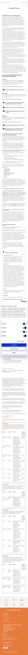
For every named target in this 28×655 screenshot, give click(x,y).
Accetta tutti (14, 345)
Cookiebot (4, 420)
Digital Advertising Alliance (14, 194)
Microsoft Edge (7, 174)
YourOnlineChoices (6, 192)
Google (9, 437)
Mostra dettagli (20, 341)
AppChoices (14, 204)
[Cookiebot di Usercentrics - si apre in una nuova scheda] (21, 301)
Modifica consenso (5, 417)
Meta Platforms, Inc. (10, 571)
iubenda (3, 370)
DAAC (24, 194)
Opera (5, 177)
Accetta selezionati (14, 348)
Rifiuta (14, 352)
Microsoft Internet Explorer (9, 173)
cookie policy (7, 407)
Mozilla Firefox (7, 170)
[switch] (25, 328)
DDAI (7, 195)
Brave (5, 175)
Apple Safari (6, 171)
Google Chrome (7, 168)
